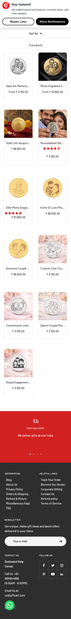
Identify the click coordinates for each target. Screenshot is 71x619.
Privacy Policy (14, 489)
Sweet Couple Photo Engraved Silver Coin (53, 325)
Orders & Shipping (17, 494)
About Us (11, 484)
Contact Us (47, 494)
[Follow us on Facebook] (43, 565)
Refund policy (49, 498)
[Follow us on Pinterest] (43, 574)
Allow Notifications (52, 21)
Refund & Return (16, 498)
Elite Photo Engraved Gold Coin (19, 207)
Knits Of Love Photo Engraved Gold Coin (53, 207)
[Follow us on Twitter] (52, 565)
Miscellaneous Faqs (18, 503)
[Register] (60, 541)
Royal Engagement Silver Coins (19, 382)
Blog (9, 480)
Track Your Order (51, 480)
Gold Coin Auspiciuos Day (19, 143)
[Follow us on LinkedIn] (61, 574)
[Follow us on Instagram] (61, 565)
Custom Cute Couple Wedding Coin (53, 268)
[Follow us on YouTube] (52, 574)
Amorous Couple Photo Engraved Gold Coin (19, 268)
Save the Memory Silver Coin (19, 86)
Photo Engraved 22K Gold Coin (53, 86)
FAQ (8, 508)
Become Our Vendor (53, 484)
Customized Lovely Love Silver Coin (19, 325)
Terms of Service (51, 503)
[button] (52, 148)
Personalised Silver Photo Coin (53, 143)
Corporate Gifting (51, 489)
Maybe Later (18, 21)
